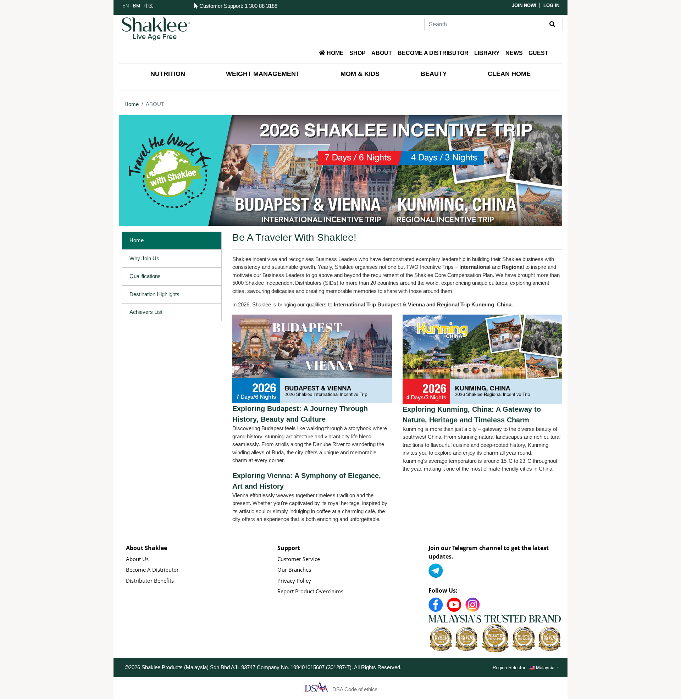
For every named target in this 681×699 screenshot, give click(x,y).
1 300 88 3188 (261, 6)
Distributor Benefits (150, 580)
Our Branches (294, 569)
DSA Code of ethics (355, 689)
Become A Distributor (152, 569)
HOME (334, 53)
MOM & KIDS (360, 73)
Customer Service (298, 558)
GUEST (538, 53)
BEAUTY (434, 73)
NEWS (514, 53)
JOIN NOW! (524, 5)
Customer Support (220, 6)
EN (125, 5)
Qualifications (145, 276)
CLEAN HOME (509, 73)
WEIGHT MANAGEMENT (263, 73)
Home (131, 104)
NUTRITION (167, 73)
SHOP (357, 53)
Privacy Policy (294, 580)
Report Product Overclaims (310, 591)
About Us (137, 558)
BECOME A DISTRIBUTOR (433, 53)
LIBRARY (487, 53)
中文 (149, 5)
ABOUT (381, 53)
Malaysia (545, 667)
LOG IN (551, 5)
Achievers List (145, 312)
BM (136, 5)
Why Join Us (144, 258)
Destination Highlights (154, 294)
